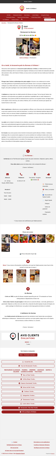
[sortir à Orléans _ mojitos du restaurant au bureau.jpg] (23, 238)
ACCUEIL (4, 23)
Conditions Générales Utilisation (42, 444)
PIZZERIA (25, 370)
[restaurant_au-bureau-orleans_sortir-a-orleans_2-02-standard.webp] (34, 276)
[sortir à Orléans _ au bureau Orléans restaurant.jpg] (5, 238)
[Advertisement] (28, 428)
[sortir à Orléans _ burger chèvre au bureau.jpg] (14, 238)
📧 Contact (14, 442)
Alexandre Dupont (20, 453)
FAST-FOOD (38, 371)
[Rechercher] (21, 19)
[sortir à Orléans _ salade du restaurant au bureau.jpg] (50, 238)
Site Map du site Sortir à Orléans (42, 447)
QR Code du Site (14, 447)
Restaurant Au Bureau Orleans (15, 23)
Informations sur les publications (42, 442)
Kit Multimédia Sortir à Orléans (14, 444)
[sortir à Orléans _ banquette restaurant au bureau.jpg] (5, 247)
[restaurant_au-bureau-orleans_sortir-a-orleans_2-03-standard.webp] (21, 276)
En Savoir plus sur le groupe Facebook (14, 450)
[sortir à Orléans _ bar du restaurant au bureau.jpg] (41, 238)
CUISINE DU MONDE (27, 371)
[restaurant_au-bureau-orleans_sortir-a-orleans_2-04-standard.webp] (8, 276)
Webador (52, 453)
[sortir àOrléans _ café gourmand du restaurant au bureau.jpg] (32, 238)
